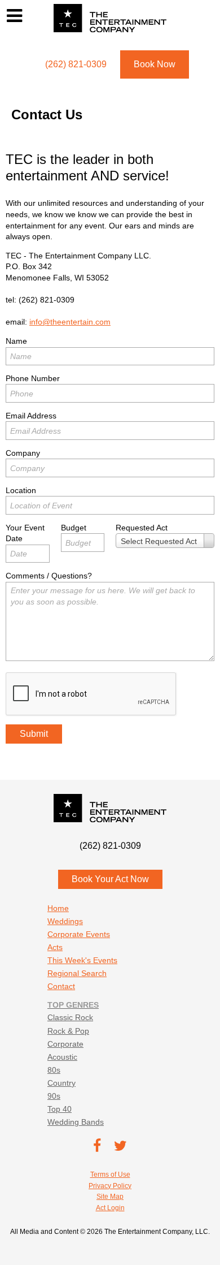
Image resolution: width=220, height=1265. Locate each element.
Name (16, 341)
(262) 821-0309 (46, 299)
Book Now (154, 64)
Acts (55, 947)
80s (53, 1069)
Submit (34, 734)
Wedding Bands (75, 1121)
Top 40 (59, 1108)
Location (21, 490)
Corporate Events (78, 934)
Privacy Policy (110, 1186)
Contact (61, 986)
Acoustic (62, 1056)
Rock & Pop (68, 1030)
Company (23, 452)
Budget (73, 527)
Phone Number (33, 378)
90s (53, 1095)
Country (61, 1082)
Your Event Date (25, 533)
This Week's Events (82, 960)
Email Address (31, 415)
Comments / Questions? (49, 575)
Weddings (65, 921)
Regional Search (77, 973)
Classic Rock (70, 1017)
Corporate (65, 1043)
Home (58, 908)
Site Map (110, 1197)
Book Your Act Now (110, 879)
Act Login (110, 1208)
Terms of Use (110, 1174)
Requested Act (142, 527)
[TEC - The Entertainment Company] (110, 18)
